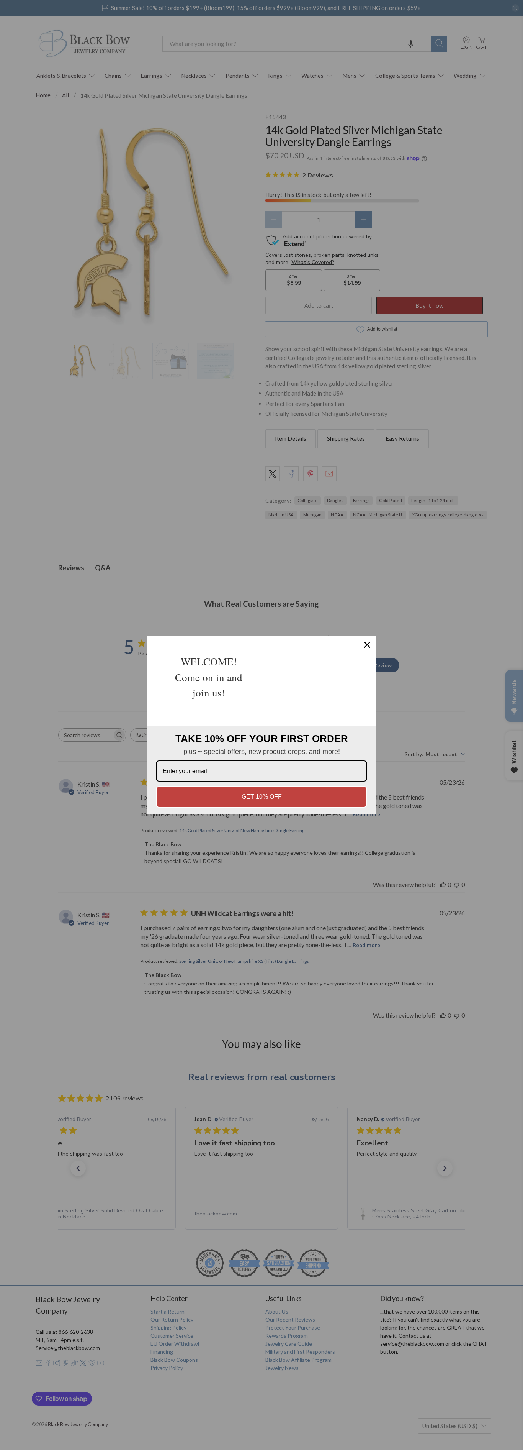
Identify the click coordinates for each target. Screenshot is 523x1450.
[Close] (367, 645)
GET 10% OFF (262, 796)
